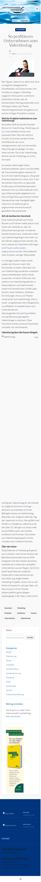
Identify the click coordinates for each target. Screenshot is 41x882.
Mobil (8, 682)
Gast (14, 54)
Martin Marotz (27, 824)
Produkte (7, 613)
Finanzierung (11, 656)
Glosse (8, 660)
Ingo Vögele (26, 812)
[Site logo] (13, 8)
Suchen (9, 630)
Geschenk (8, 608)
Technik (9, 690)
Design (9, 652)
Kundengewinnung (13, 673)
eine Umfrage (25, 506)
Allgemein (24, 21)
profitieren (21, 613)
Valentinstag (25, 618)
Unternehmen (9, 618)
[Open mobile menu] (37, 9)
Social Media (11, 686)
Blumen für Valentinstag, (13, 128)
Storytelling (21, 313)
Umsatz (34, 613)
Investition (10, 665)
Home (14, 21)
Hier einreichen (13, 716)
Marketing (10, 677)
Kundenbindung (12, 669)
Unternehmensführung (15, 694)
